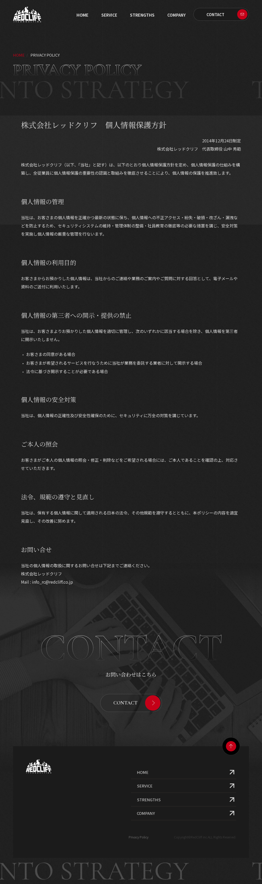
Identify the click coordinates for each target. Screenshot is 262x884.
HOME (142, 772)
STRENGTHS (142, 15)
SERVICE (109, 15)
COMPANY (146, 813)
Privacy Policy (138, 837)
